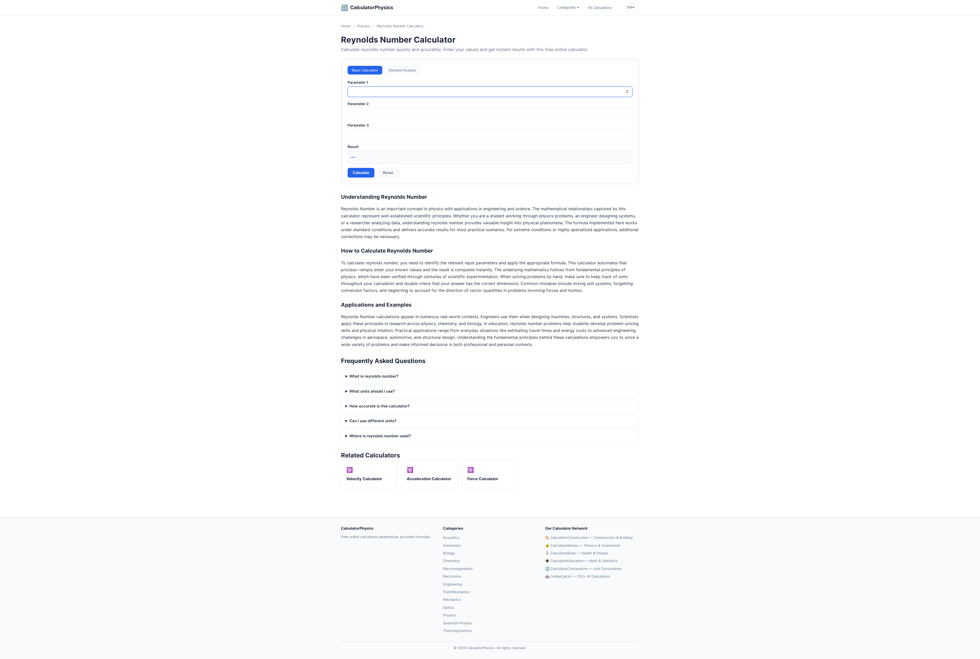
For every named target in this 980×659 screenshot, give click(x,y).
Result (353, 146)
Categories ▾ (568, 7)
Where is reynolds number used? (380, 435)
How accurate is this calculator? (379, 406)
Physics (363, 26)
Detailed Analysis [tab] (402, 70)
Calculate (361, 172)
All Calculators (600, 7)
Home (543, 7)
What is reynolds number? (373, 376)
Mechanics (452, 600)
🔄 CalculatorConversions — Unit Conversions (583, 569)
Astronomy (452, 545)
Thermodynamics (457, 631)
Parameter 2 (358, 104)
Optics (448, 607)
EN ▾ (630, 7)
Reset (388, 172)
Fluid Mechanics (456, 592)
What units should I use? (372, 391)
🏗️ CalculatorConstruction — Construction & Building (588, 538)
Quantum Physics (457, 623)
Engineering (452, 584)
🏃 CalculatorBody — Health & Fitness (576, 553)
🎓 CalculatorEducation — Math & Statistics (581, 561)
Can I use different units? (372, 420)
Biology (449, 553)
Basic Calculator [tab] (365, 70)
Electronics (452, 576)
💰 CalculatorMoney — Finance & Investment (582, 545)
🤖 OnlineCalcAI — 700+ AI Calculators (577, 576)
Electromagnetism (458, 569)
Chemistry (451, 561)
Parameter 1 (358, 82)
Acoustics (451, 538)
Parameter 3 (358, 125)
